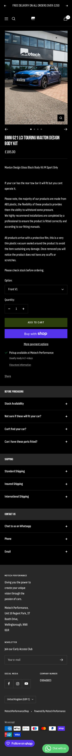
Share (8, 376)
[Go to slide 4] (41, 129)
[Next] (65, 129)
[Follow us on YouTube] (26, 683)
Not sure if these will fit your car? (23, 416)
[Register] (61, 659)
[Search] (13, 18)
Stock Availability (14, 404)
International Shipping (17, 496)
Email (8, 552)
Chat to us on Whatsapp (18, 526)
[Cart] (65, 18)
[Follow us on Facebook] (9, 683)
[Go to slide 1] (30, 129)
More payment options (36, 344)
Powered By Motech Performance (49, 711)
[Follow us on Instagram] (17, 683)
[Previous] (6, 129)
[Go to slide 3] (37, 129)
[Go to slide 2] (34, 129)
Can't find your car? (15, 429)
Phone (8, 539)
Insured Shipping (14, 484)
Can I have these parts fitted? (21, 442)
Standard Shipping (15, 471)
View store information (20, 365)
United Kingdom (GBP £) (18, 699)
